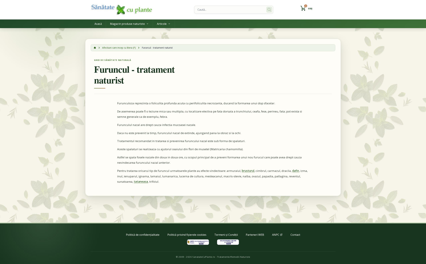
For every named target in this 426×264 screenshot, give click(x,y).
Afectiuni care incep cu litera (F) (119, 47)
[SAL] (198, 242)
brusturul (248, 171)
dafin (295, 171)
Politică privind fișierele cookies (186, 235)
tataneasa (141, 181)
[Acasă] (95, 47)
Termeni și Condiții (226, 235)
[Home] (140, 10)
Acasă (98, 24)
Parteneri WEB (255, 235)
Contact (295, 235)
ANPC (276, 235)
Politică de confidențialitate (142, 235)
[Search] (269, 10)
